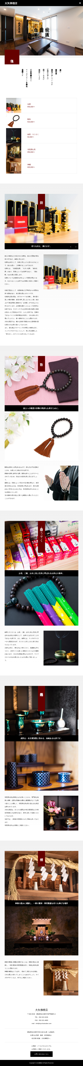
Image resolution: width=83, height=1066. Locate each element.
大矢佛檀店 (11, 3)
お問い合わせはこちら (41, 1054)
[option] (41, 436)
